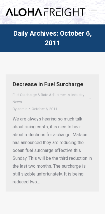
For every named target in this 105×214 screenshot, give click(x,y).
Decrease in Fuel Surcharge (48, 84)
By (20, 109)
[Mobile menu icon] (93, 12)
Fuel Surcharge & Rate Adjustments (41, 95)
